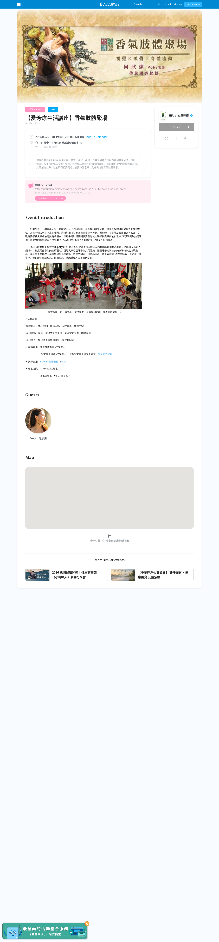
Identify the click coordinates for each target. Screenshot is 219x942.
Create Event (192, 4)
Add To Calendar (96, 137)
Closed (176, 127)
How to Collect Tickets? (50, 198)
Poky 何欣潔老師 (49, 361)
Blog (63, 361)
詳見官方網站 (105, 354)
